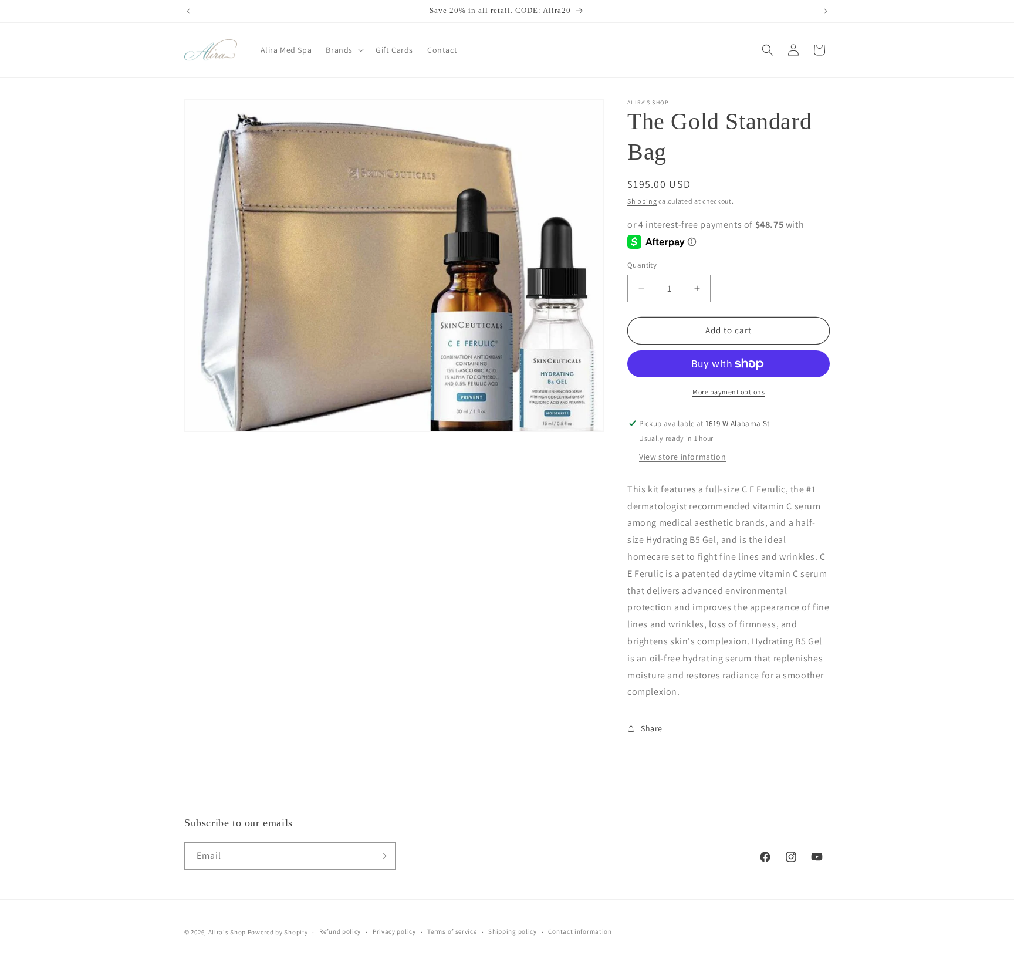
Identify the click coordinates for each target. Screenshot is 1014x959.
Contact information (579, 931)
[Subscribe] (382, 856)
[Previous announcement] (188, 11)
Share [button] (652, 728)
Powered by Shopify (278, 932)
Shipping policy (512, 931)
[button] (344, 50)
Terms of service (451, 931)
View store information (682, 456)
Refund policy (340, 931)
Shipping (642, 201)
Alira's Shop (227, 932)
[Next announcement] (826, 11)
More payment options (728, 391)
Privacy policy (394, 931)
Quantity (642, 265)
